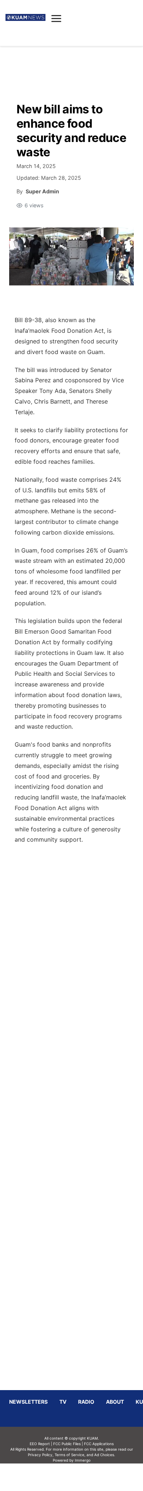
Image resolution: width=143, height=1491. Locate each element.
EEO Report (40, 1443)
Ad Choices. (104, 1454)
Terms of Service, (70, 1454)
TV (62, 1402)
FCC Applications (99, 1443)
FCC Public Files (67, 1443)
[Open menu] (56, 18)
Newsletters (28, 1402)
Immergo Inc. (82, 1477)
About (115, 1402)
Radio (86, 1402)
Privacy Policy (40, 1454)
